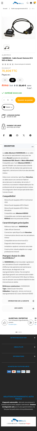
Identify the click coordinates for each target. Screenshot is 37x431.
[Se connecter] (31, 3)
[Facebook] (4, 135)
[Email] (10, 135)
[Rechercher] (27, 3)
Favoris (8, 107)
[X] (24, 135)
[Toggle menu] (2, 3)
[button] (6, 47)
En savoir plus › (13, 324)
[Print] (17, 135)
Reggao (28, 423)
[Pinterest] (30, 135)
